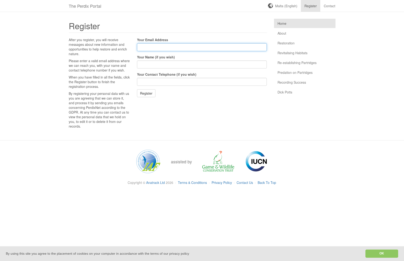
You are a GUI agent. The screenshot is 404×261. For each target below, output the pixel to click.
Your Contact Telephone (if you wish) (166, 74)
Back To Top (267, 182)
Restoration (286, 43)
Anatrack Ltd (155, 182)
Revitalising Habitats (292, 52)
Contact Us (245, 182)
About (282, 33)
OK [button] (381, 253)
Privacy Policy (222, 182)
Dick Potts (285, 92)
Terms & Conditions (193, 182)
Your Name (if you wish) (156, 57)
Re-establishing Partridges (297, 62)
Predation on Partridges (295, 72)
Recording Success (292, 82)
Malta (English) (286, 6)
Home (282, 23)
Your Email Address (152, 39)
